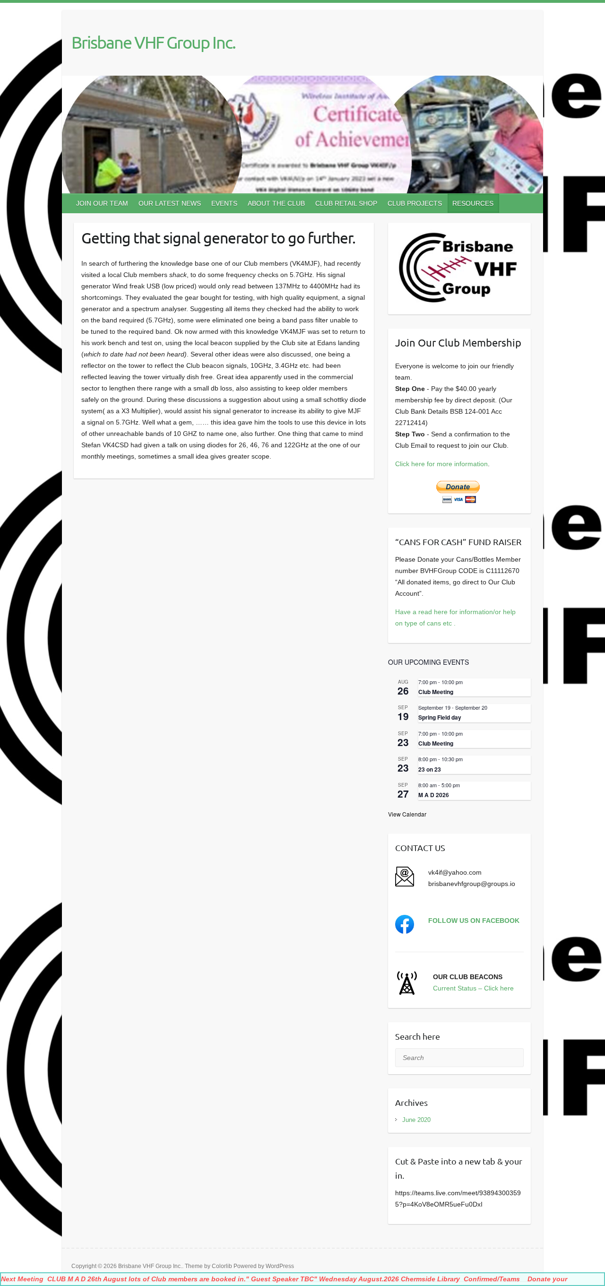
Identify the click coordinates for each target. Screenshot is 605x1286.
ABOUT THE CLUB (276, 203)
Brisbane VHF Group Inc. (153, 42)
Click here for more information (441, 464)
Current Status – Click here (473, 988)
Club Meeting (435, 691)
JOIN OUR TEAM (102, 203)
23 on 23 (429, 769)
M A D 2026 (433, 795)
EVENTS (224, 203)
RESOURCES (472, 203)
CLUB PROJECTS (415, 203)
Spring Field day (439, 717)
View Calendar (407, 814)
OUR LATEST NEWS (169, 203)
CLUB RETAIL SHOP (346, 203)
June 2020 (416, 1119)
